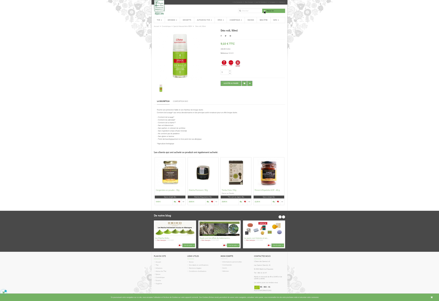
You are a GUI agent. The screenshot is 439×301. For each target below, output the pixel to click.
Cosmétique (160, 277)
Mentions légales (195, 268)
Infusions (159, 268)
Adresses (225, 271)
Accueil (158, 262)
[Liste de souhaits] (244, 83)
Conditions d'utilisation (197, 271)
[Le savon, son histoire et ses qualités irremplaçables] (264, 229)
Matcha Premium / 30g (198, 190)
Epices (158, 274)
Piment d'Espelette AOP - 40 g (267, 190)
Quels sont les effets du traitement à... (214, 238)
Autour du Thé (161, 271)
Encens (158, 280)
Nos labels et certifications (198, 265)
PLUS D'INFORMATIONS (262, 291)
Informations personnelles (232, 262)
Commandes (227, 265)
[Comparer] (249, 83)
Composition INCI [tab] (180, 101)
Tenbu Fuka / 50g (229, 190)
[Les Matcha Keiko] (175, 229)
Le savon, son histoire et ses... (256, 238)
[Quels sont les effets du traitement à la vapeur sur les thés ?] (219, 229)
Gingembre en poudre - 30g (167, 190)
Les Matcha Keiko (162, 238)
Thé (157, 265)
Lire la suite (188, 245)
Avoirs (224, 268)
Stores (191, 262)
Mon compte (227, 256)
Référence (224, 53)
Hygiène (159, 284)
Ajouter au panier (231, 83)
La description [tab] (163, 101)
